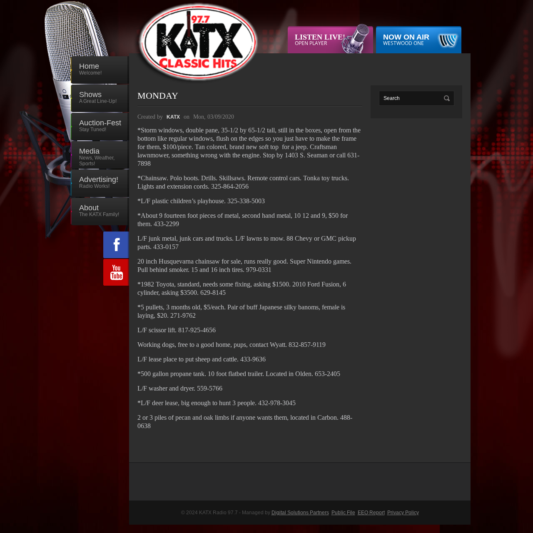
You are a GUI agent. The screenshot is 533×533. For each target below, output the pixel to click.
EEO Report (371, 513)
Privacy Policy (403, 513)
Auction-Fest (100, 125)
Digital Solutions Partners (300, 513)
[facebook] (116, 245)
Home (90, 69)
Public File (343, 513)
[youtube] (116, 272)
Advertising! (98, 182)
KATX (173, 117)
